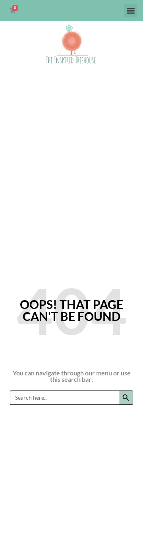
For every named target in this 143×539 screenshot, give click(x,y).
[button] (130, 10)
